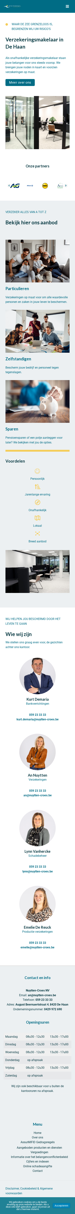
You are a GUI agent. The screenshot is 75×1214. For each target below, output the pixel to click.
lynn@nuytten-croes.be (37, 871)
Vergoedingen (39, 1152)
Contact (38, 1171)
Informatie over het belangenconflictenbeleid (39, 1157)
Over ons (37, 1137)
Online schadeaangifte (37, 1166)
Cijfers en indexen (37, 1161)
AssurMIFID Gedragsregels (38, 1142)
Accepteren (61, 1205)
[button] (20, 82)
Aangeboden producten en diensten (39, 1147)
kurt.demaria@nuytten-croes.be (38, 719)
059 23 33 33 (37, 715)
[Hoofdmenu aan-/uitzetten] (67, 6)
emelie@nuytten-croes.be (37, 947)
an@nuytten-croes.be (37, 795)
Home (37, 1133)
